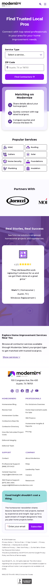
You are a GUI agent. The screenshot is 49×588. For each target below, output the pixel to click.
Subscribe (36, 526)
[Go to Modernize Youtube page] (36, 391)
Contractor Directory (10, 426)
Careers (29, 475)
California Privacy (8, 547)
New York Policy (23, 547)
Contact (5, 458)
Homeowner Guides (10, 415)
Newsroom (30, 481)
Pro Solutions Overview (35, 404)
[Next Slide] (30, 311)
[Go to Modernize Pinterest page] (12, 391)
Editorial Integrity (9, 440)
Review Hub (7, 410)
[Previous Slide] (19, 311)
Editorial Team (8, 446)
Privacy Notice (7, 542)
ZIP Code (10, 62)
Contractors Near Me (10, 421)
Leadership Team (33, 469)
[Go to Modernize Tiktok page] (32, 391)
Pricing (28, 432)
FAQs (28, 464)
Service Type (12, 49)
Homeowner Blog (9, 404)
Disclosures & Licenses (20, 545)
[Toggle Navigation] (45, 4)
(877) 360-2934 (8, 483)
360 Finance (30, 418)
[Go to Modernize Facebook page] (22, 391)
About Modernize (33, 458)
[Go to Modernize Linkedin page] (27, 391)
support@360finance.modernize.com (17, 485)
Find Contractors (24, 77)
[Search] (40, 4)
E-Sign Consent (31, 542)
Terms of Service (15, 555)
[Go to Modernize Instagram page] (17, 391)
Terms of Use (19, 542)
